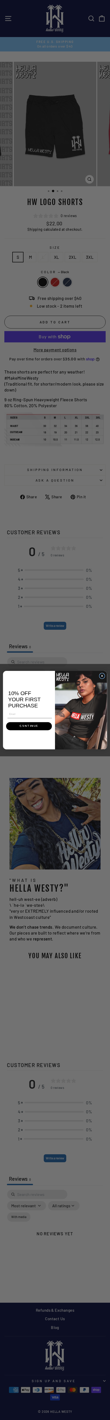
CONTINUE (28, 726)
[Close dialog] (102, 675)
